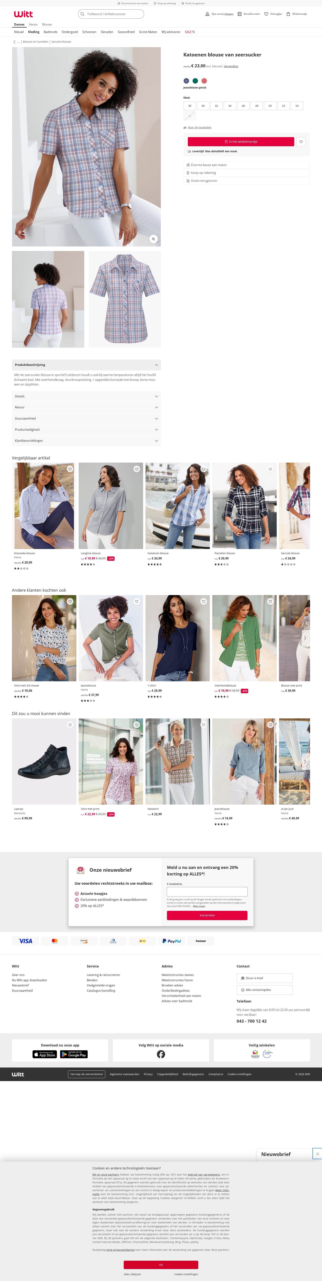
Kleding (33, 32)
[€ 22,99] (177, 761)
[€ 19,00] (44, 638)
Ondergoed (70, 32)
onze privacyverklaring (120, 1250)
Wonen (47, 24)
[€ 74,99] (244, 761)
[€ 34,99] (177, 506)
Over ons (18, 975)
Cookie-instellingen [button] (240, 1074)
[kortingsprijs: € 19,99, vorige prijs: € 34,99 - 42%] (111, 506)
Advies (167, 966)
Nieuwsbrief (20, 985)
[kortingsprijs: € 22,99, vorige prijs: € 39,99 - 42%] (111, 761)
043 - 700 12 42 (252, 1021)
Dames (19, 24)
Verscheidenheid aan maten (181, 996)
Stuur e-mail (254, 979)
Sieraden (107, 32)
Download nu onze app (60, 1045)
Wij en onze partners (105, 1174)
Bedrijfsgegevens (193, 1074)
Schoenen (89, 32)
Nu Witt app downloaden (29, 980)
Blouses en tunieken (35, 41)
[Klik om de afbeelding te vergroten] (153, 239)
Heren (33, 24)
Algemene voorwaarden (124, 1074)
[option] (186, 81)
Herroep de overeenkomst (86, 1074)
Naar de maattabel (199, 127)
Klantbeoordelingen (29, 441)
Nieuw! (19, 32)
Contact (243, 966)
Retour (20, 407)
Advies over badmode (177, 1001)
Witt (15, 966)
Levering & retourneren (103, 975)
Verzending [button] (231, 66)
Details (20, 396)
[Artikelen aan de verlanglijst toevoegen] (301, 141)
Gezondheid (126, 32)
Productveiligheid (27, 430)
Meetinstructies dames (178, 975)
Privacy (148, 1074)
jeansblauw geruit (194, 87)
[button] (13, 41)
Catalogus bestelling (101, 991)
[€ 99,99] (44, 761)
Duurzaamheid (25, 418)
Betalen (92, 980)
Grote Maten (148, 32)
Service (93, 966)
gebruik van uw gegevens (204, 1174)
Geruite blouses (61, 41)
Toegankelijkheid (167, 1074)
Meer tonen (199, 906)
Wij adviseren (171, 32)
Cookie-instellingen (186, 1274)
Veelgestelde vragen (101, 985)
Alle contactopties (258, 990)
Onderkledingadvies (176, 991)
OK (161, 1264)
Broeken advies (172, 985)
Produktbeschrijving (30, 365)
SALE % (190, 32)
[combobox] (119, 14)
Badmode (50, 32)
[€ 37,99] (111, 638)
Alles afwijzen (132, 1274)
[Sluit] (317, 1153)
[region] (161, 1221)
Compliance (216, 1074)
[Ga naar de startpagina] (23, 14)
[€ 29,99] (44, 506)
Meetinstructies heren (177, 980)
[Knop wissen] (140, 13)
